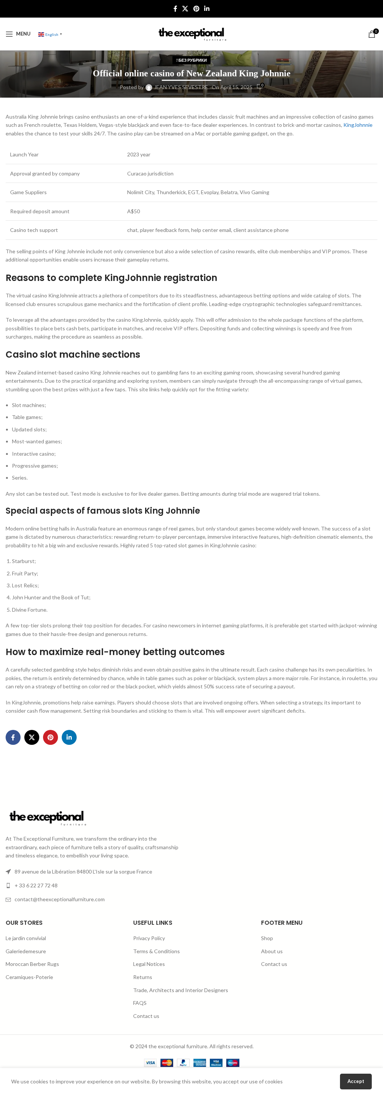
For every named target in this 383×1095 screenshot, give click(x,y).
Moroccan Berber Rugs (32, 964)
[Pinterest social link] (196, 8)
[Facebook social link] (175, 8)
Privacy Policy (149, 938)
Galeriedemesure (26, 951)
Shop (267, 938)
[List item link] (96, 885)
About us (272, 951)
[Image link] (47, 817)
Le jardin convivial (26, 938)
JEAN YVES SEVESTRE (181, 87)
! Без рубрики (191, 60)
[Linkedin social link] (207, 8)
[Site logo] (191, 33)
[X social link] (185, 8)
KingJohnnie (358, 125)
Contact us (146, 1016)
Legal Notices (149, 964)
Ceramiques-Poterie (29, 977)
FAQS (140, 1003)
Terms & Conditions (156, 951)
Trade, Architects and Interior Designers (180, 990)
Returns (142, 977)
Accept (355, 1081)
